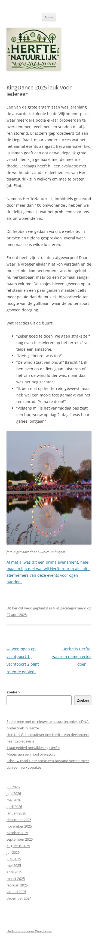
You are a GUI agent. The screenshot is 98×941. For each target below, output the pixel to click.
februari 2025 (17, 885)
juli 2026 (13, 786)
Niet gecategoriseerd (69, 608)
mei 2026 (14, 800)
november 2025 (19, 826)
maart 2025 (16, 878)
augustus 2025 (18, 845)
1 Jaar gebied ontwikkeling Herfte (33, 747)
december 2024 (19, 898)
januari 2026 (16, 813)
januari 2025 (16, 891)
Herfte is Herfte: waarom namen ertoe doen (71, 656)
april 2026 (14, 806)
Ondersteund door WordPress (29, 931)
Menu (49, 17)
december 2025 (19, 819)
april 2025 (14, 872)
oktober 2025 (17, 832)
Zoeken (13, 692)
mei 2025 (14, 865)
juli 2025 (13, 852)
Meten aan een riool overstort (31, 754)
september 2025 (20, 839)
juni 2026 (14, 793)
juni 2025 (14, 858)
